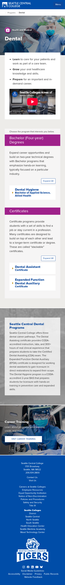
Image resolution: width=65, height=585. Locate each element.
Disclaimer (27, 574)
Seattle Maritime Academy (32, 529)
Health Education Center (32, 526)
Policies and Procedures (32, 499)
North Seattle (32, 519)
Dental (22, 12)
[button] (32, 192)
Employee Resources (32, 490)
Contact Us (32, 477)
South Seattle (32, 523)
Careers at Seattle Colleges (32, 486)
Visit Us (32, 480)
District (32, 513)
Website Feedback (33, 577)
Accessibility (14, 574)
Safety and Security (32, 502)
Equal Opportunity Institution (32, 493)
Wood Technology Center (32, 532)
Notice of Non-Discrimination (33, 496)
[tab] (32, 192)
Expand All (48, 181)
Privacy (38, 574)
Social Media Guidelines (32, 570)
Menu (58, 4)
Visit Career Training (23, 439)
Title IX (32, 505)
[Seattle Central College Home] (16, 5)
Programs (12, 13)
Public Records (51, 574)
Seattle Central (32, 516)
